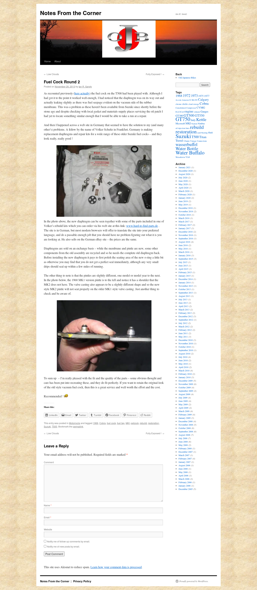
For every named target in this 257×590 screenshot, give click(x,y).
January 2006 (185, 485)
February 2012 (185, 329)
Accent (178, 100)
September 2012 (186, 319)
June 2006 (183, 468)
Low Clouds (51, 74)
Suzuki (47, 426)
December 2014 (186, 279)
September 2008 (186, 431)
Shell (210, 132)
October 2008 (185, 428)
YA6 (188, 156)
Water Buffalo (190, 152)
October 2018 (185, 214)
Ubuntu (186, 141)
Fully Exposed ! (155, 74)
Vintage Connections (198, 141)
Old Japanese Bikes (187, 77)
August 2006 (184, 465)
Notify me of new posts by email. (63, 546)
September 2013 (186, 292)
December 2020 (186, 170)
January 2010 (185, 377)
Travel (179, 140)
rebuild (143, 423)
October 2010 (185, 346)
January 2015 (185, 275)
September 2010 (186, 350)
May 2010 (183, 363)
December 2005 (186, 488)
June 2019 (183, 201)
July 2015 (183, 262)
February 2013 (185, 312)
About (57, 61)
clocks (185, 103)
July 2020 (183, 177)
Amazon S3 (186, 100)
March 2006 (184, 478)
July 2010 (183, 356)
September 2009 (186, 390)
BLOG (195, 100)
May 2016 (183, 248)
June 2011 (183, 333)
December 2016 (186, 231)
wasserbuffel (187, 144)
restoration (153, 423)
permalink (78, 426)
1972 (186, 95)
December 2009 (186, 380)
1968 (95, 423)
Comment (49, 462)
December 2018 (186, 207)
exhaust (197, 111)
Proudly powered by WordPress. (193, 581)
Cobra (102, 423)
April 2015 (183, 268)
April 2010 (183, 367)
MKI (128, 423)
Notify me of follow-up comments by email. (68, 541)
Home (47, 61)
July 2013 (183, 299)
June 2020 (183, 180)
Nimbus (201, 123)
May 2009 (183, 404)
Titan (202, 137)
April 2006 (183, 475)
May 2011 (183, 336)
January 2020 (185, 197)
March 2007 (184, 455)
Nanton (194, 123)
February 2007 (185, 458)
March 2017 (184, 221)
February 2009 (185, 414)
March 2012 (184, 326)
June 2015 (183, 265)
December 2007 (186, 451)
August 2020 (184, 174)
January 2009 (185, 417)
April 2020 (183, 187)
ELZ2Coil (180, 111)
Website (48, 529)
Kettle (201, 119)
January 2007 (185, 461)
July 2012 (183, 323)
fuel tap (121, 423)
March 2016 (184, 251)
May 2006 (183, 472)
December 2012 (186, 316)
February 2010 (185, 373)
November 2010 (186, 343)
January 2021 (185, 167)
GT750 (183, 119)
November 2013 (186, 285)
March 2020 (184, 190)
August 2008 (184, 434)
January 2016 (185, 255)
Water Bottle (187, 148)
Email (47, 517)
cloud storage (193, 104)
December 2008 (186, 421)
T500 (54, 426)
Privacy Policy (82, 581)
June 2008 (183, 441)
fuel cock (111, 423)
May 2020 (183, 184)
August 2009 (184, 394)
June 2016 (183, 245)
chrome (179, 104)
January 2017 (185, 228)
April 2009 (183, 407)
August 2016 (184, 241)
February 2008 (185, 448)
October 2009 (185, 387)
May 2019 (183, 204)
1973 (194, 95)
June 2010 (183, 360)
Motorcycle (74, 423)
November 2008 (186, 424)
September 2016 (186, 238)
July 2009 (183, 397)
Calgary (203, 99)
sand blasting (202, 132)
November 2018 (186, 211)
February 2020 (185, 194)
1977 (206, 96)
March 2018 (184, 218)
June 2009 (183, 400)
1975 (201, 96)
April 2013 (183, 306)
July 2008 (183, 438)
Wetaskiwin (180, 157)
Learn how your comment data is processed (116, 567)
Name (48, 505)
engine (188, 111)
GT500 (189, 115)
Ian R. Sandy (85, 86)
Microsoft (180, 123)
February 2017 (185, 224)
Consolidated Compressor (186, 107)
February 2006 (185, 482)
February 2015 (185, 272)
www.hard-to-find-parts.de (142, 226)
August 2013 (184, 295)
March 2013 (184, 309)
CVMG (201, 107)
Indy (193, 120)
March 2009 (184, 411)
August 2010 (184, 353)
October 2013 (185, 289)
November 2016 (186, 234)
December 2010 (186, 339)
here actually (82, 93)
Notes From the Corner (70, 13)
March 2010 (184, 370)
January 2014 (185, 282)
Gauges (204, 111)
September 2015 (186, 258)
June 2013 (183, 302)
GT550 (199, 115)
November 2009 (186, 383)
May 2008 (183, 444)
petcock (135, 423)
